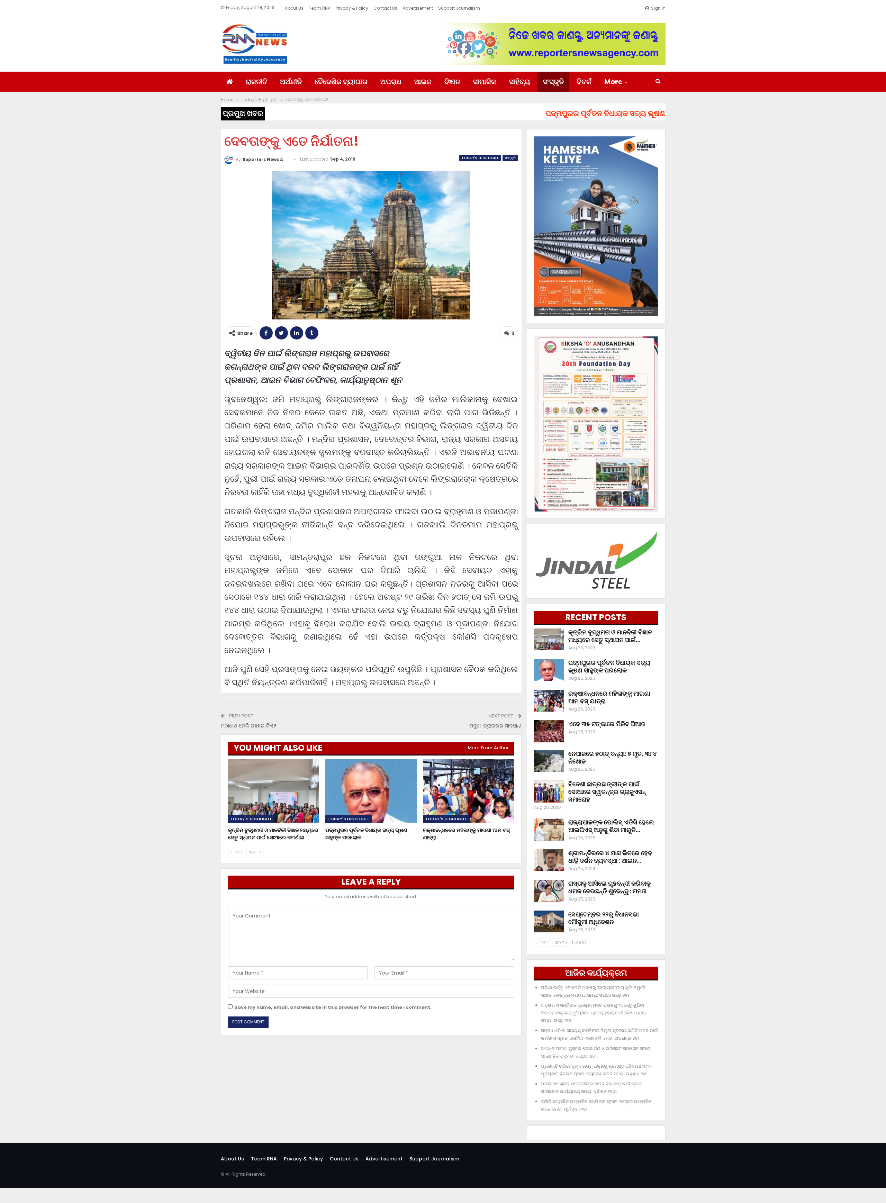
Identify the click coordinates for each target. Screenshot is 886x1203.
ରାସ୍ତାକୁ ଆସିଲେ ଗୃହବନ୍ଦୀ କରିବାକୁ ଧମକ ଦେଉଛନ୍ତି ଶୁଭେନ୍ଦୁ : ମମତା (609, 887)
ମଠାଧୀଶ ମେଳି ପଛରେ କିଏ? (248, 725)
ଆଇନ (423, 82)
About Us (294, 8)
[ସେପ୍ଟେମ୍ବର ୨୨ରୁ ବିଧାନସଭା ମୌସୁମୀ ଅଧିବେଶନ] (549, 922)
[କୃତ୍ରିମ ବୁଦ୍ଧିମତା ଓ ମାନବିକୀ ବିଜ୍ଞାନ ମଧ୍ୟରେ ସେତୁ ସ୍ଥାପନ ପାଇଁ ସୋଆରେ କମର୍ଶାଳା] (273, 791)
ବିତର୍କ (584, 82)
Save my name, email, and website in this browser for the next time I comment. (333, 1007)
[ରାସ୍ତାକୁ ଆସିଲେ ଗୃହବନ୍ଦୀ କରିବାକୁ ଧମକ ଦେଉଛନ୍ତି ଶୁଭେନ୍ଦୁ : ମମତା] (549, 891)
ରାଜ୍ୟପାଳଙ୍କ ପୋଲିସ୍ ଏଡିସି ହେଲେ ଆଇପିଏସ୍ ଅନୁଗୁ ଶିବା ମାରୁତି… (611, 826)
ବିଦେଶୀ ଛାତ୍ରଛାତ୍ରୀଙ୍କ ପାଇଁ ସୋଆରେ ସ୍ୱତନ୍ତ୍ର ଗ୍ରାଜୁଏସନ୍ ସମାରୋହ (607, 792)
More (613, 82)
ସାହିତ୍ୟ (519, 82)
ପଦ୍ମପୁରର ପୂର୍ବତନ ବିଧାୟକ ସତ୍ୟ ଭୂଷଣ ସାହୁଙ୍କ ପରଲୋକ (609, 666)
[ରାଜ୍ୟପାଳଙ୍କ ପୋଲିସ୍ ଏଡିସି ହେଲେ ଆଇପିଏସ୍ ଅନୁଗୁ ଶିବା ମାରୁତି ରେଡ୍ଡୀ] (549, 829)
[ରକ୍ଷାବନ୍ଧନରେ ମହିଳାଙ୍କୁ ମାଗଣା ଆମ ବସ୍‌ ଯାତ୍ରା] (468, 791)
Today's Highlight (480, 158)
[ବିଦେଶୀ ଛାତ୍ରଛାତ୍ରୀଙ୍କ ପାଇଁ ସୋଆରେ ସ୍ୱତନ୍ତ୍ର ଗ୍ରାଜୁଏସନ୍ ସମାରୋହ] (549, 791)
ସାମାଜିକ (484, 82)
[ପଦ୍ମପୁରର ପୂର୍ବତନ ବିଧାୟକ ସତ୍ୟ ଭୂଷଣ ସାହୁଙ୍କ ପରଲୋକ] (371, 791)
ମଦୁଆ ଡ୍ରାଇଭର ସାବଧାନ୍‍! (495, 725)
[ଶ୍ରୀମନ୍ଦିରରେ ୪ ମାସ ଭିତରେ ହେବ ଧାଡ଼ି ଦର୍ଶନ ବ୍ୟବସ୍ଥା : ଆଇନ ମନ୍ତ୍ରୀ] (549, 860)
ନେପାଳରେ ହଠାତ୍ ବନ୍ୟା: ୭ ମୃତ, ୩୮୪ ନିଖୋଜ (612, 757)
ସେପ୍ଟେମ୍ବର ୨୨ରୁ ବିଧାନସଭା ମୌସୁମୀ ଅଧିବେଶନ (603, 918)
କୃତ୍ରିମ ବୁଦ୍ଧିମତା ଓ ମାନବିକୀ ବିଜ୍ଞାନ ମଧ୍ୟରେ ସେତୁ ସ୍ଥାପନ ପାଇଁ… (610, 636)
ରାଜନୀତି (256, 82)
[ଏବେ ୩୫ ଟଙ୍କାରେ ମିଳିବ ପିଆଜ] (549, 731)
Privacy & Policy (352, 8)
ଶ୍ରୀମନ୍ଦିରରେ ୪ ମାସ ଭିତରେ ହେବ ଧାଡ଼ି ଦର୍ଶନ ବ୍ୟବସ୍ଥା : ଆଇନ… (610, 857)
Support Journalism (459, 8)
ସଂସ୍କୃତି (553, 82)
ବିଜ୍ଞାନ (452, 82)
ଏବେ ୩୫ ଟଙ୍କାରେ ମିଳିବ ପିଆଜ (606, 724)
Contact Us (385, 8)
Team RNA (320, 8)
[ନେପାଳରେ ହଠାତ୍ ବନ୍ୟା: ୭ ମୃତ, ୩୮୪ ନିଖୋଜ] (549, 761)
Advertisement (418, 8)
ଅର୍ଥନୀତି (291, 82)
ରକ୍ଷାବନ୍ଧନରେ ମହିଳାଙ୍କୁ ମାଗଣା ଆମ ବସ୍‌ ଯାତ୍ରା (609, 697)
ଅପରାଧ (390, 82)
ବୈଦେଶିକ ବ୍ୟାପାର (341, 82)
